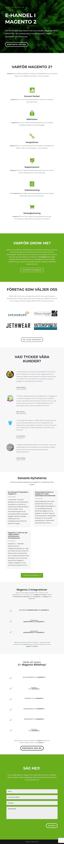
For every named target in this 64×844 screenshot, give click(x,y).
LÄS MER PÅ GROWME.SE (32, 270)
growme (13, 497)
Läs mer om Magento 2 (32, 575)
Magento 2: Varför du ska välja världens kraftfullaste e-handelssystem (17, 535)
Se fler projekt (32, 340)
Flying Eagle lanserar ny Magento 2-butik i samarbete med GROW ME (45, 494)
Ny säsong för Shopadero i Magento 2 (18, 493)
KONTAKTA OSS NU (16, 44)
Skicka (52, 826)
